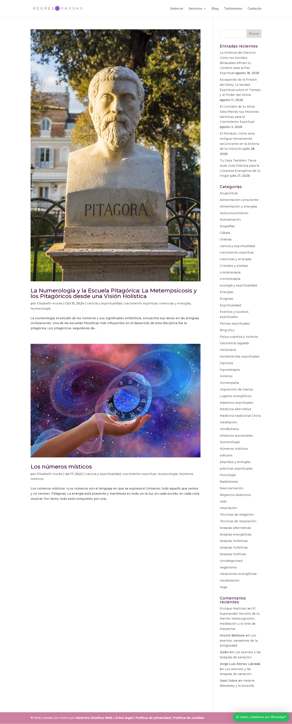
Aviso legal (124, 718)
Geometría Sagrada (234, 343)
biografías (227, 226)
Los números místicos (61, 466)
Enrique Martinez (233, 608)
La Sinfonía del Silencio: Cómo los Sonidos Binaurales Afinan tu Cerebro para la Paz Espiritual (238, 63)
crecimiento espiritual (141, 303)
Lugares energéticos (236, 396)
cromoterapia (230, 279)
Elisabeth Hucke (49, 303)
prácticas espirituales (236, 468)
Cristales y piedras (234, 266)
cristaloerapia (230, 272)
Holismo (226, 376)
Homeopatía (229, 383)
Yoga (223, 587)
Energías (226, 292)
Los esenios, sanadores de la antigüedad (239, 641)
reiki (223, 501)
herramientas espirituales (240, 356)
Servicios (195, 8)
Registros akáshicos (235, 495)
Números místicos (234, 449)
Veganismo (228, 567)
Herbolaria (228, 350)
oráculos (226, 455)
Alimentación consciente (239, 200)
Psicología (228, 475)
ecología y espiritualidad (238, 285)
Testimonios (233, 8)
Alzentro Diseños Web (94, 718)
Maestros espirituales (236, 403)
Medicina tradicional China (240, 416)
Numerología (40, 308)
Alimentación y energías (238, 206)
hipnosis (226, 363)
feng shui (227, 330)
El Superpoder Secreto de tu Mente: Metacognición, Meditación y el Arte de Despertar (240, 619)
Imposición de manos (236, 389)
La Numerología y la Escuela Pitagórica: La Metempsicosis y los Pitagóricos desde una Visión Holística (114, 293)
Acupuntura (229, 193)
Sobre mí (176, 8)
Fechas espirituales (235, 323)
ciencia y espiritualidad (104, 303)
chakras (226, 239)
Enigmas (226, 299)
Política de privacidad (153, 718)
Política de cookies (188, 718)
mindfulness (229, 429)
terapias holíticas (233, 554)
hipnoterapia (230, 370)
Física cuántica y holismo (239, 337)
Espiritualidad (230, 305)
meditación (228, 422)
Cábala (225, 233)
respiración (228, 508)
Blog (215, 8)
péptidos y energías (235, 462)
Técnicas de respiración (238, 521)
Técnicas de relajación (237, 514)
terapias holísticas (234, 541)
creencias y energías (175, 303)
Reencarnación (231, 488)
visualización (229, 580)
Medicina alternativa (235, 409)
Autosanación (230, 219)
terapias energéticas (235, 534)
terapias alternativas (235, 528)
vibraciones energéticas (238, 574)
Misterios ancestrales (236, 436)
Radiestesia (229, 482)
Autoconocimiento (234, 213)
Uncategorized (231, 561)
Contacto (254, 8)
